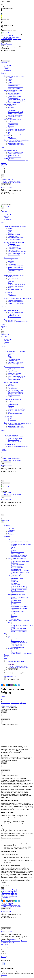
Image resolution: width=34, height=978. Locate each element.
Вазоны (10, 105)
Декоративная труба (14, 102)
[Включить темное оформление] (2, 208)
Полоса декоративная (14, 93)
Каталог (3, 73)
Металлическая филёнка (15, 88)
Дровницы (11, 126)
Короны (10, 82)
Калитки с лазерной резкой (16, 144)
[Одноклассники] (4, 685)
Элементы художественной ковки (14, 76)
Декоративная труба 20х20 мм (17, 101)
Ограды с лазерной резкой (15, 113)
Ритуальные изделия (10, 104)
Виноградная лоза (13, 94)
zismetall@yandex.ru (6, 44)
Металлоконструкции (10, 150)
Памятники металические (15, 115)
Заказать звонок (5, 40)
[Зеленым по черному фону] (1, 18)
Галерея (3, 163)
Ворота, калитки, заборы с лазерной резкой (17, 140)
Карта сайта (4, 944)
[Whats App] (4, 172)
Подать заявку (5, 60)
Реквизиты (7, 70)
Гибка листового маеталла (15, 152)
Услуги (3, 147)
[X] (9, 685)
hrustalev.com (14, 939)
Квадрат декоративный (14, 96)
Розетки (10, 79)
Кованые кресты (12, 110)
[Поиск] (2, 175)
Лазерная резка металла (15, 153)
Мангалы (10, 121)
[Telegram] (19, 685)
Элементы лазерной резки (15, 87)
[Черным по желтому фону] (1, 16)
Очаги (9, 132)
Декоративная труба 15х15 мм (17, 99)
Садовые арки (12, 138)
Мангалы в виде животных (16, 130)
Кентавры (11, 109)
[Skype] (16, 685)
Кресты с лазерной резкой (15, 112)
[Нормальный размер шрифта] (2, 5)
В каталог (4, 975)
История (6, 67)
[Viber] (4, 169)
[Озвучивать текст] (2, 27)
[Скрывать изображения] (1, 23)
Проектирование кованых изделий (18, 160)
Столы (10, 118)
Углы (9, 80)
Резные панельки (13, 85)
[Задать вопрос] (2, 721)
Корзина (3, 957)
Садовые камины (13, 124)
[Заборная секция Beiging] (9, 890)
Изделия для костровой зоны (13, 119)
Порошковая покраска (14, 157)
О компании (8, 65)
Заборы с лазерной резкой (15, 143)
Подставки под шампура (15, 133)
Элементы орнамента (14, 84)
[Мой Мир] (7, 685)
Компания (4, 62)
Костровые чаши (13, 123)
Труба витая (11, 91)
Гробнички (11, 107)
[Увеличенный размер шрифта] (2, 7)
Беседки (10, 137)
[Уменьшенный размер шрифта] (1, 3)
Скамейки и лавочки (14, 116)
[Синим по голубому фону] (1, 14)
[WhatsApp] (14, 685)
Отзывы (6, 68)
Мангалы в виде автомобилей (16, 129)
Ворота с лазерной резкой (15, 141)
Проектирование (9, 158)
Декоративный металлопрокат (13, 90)
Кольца (10, 127)
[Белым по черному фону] (1, 12)
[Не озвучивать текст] (1, 29)
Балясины (11, 77)
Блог (2, 166)
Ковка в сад (7, 135)
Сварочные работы (13, 155)
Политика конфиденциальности (10, 941)
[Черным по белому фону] (1, 10)
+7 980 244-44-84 (8, 36)
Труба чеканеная (13, 98)
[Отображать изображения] (2, 21)
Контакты (4, 164)
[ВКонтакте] (2, 685)
